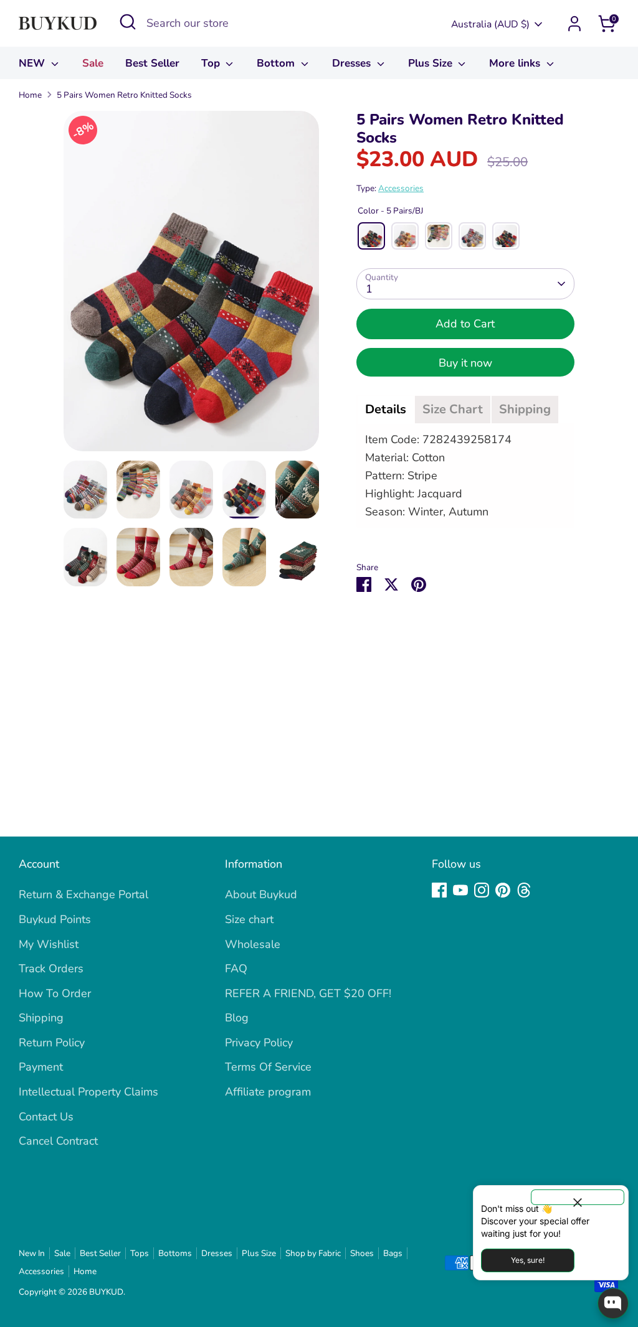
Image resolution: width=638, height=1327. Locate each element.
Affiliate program (268, 1091)
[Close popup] (577, 1197)
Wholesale (252, 944)
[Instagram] (481, 890)
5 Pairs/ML (506, 236)
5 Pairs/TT (438, 236)
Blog (237, 1017)
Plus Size (431, 63)
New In (32, 1253)
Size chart (249, 919)
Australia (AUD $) (490, 24)
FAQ (236, 968)
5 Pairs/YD (405, 236)
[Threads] (524, 890)
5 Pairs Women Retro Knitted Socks (124, 95)
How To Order (55, 993)
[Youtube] (460, 890)
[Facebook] (439, 890)
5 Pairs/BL (472, 236)
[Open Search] (127, 21)
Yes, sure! (528, 1260)
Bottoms (175, 1253)
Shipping (41, 1017)
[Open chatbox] (613, 1303)
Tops (139, 1253)
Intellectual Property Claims (88, 1091)
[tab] (385, 409)
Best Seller (152, 63)
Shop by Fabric (313, 1253)
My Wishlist (49, 944)
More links (516, 63)
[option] (191, 286)
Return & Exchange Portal (83, 894)
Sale (92, 63)
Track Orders (51, 968)
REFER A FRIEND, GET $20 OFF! (308, 993)
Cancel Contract (58, 1140)
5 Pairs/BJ (371, 236)
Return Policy (52, 1042)
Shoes (362, 1253)
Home (30, 95)
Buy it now (465, 362)
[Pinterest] (502, 890)
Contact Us (46, 1116)
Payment (41, 1066)
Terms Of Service (268, 1066)
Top (212, 63)
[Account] (574, 23)
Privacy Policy (259, 1042)
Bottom (277, 63)
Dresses (353, 63)
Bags (392, 1253)
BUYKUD (106, 1292)
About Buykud (261, 894)
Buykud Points (55, 919)
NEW (33, 63)
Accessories (401, 188)
